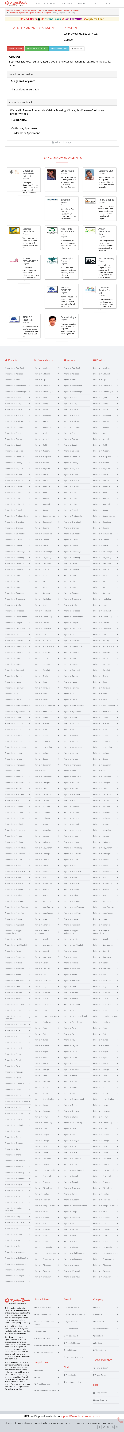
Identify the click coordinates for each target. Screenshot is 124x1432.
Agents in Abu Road (72, 368)
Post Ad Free (49, 4)
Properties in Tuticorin (14, 1202)
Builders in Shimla (100, 1105)
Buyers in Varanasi (42, 1229)
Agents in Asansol (71, 439)
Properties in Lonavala (14, 806)
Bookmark (77, 49)
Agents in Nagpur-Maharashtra (71, 932)
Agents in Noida (70, 974)
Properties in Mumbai (14, 889)
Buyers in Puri (40, 1034)
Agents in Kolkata (71, 788)
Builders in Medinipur (102, 854)
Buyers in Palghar (42, 998)
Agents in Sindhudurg (73, 1123)
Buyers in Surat (41, 1146)
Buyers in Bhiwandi (42, 504)
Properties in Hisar (12, 694)
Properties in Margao (13, 836)
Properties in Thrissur (14, 1167)
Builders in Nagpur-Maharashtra (101, 932)
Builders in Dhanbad (101, 569)
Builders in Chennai (101, 528)
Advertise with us (102, 1329)
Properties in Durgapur (14, 593)
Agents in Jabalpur (71, 723)
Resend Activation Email (46, 1390)
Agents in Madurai (71, 824)
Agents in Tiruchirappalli (74, 1170)
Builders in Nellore (100, 963)
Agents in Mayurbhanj (73, 848)
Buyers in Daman (41, 545)
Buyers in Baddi (41, 445)
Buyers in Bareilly (42, 463)
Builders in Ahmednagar (103, 391)
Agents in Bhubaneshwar (74, 516)
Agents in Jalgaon (71, 735)
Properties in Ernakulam (15, 599)
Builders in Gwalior (101, 676)
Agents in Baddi (70, 445)
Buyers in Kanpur (42, 759)
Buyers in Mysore (42, 919)
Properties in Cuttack (13, 540)
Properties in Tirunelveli (15, 1178)
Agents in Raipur (70, 1052)
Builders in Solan (100, 1129)
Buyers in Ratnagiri (42, 1069)
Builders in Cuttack (101, 540)
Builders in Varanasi (101, 1229)
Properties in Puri (12, 1036)
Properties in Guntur (13, 658)
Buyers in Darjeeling (43, 557)
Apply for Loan (101, 1393)
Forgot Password (43, 1384)
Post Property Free (43, 1307)
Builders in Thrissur (101, 1164)
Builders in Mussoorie (102, 901)
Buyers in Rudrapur (42, 1081)
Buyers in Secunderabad (44, 1099)
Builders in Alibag (100, 403)
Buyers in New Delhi (43, 969)
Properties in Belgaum (14, 468)
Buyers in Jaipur (41, 729)
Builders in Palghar (101, 998)
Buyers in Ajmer (41, 397)
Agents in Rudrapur (72, 1081)
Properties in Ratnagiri (14, 1072)
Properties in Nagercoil (14, 925)
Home (37, 4)
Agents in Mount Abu (72, 883)
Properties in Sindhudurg (15, 1125)
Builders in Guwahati (101, 670)
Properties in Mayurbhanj (15, 848)
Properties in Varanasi (14, 1234)
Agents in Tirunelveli (72, 1176)
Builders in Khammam (102, 765)
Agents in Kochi (70, 771)
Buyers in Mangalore (43, 830)
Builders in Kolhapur (101, 782)
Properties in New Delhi (14, 969)
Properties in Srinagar (14, 1143)
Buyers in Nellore (42, 963)
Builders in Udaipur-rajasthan (105, 1206)
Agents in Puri (69, 1034)
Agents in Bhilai (70, 492)
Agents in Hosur (70, 700)
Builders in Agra (99, 380)
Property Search (72, 1307)
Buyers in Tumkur (42, 1194)
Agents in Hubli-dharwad (74, 705)
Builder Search (71, 1329)
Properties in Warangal (14, 1276)
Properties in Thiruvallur (15, 1161)
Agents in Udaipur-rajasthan (75, 1206)
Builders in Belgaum (101, 468)
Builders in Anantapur (102, 427)
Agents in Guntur (71, 658)
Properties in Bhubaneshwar (16, 516)
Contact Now (16, 49)
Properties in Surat (12, 1149)
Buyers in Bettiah (41, 474)
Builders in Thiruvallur (102, 1158)
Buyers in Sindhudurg (43, 1123)
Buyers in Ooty (40, 986)
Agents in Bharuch (71, 480)
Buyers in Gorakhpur (43, 640)
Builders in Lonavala (101, 806)
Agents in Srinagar (71, 1140)
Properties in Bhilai (13, 492)
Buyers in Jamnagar (42, 741)
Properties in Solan (12, 1131)
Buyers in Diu (40, 581)
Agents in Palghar (71, 998)
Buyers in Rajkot (41, 1057)
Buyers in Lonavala (42, 806)
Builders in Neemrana (102, 957)
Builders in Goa (99, 634)
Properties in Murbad (14, 895)
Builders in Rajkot (100, 1057)
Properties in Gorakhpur (15, 640)
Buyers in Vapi (40, 1223)
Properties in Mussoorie (14, 901)
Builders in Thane (100, 1152)
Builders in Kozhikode (102, 794)
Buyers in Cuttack (42, 540)
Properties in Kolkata (13, 788)
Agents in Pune (70, 1028)
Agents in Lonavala (71, 806)
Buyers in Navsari (42, 951)
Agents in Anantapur (72, 427)
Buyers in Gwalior (42, 676)
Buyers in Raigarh (42, 1046)
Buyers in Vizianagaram (44, 1259)
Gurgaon (17, 10)
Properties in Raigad (13, 1042)
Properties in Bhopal (13, 510)
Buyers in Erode (41, 605)
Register (39, 1370)
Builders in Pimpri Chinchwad (105, 1016)
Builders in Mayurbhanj (102, 848)
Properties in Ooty (12, 986)
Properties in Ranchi (13, 1066)
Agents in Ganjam (71, 623)
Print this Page (62, 142)
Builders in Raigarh (101, 1046)
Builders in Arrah (100, 433)
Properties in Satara (13, 1095)
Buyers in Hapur (41, 682)
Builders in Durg (100, 587)
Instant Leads (41, 1331)
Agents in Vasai (70, 1235)
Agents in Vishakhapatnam (74, 1253)
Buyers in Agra (40, 380)
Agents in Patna (70, 1010)
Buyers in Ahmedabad (44, 386)
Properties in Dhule (13, 575)
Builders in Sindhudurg (102, 1123)
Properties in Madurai (14, 824)
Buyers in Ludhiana (42, 818)
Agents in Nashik (71, 939)
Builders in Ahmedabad (102, 386)
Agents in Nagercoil (72, 925)
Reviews (98, 1343)
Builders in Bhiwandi (101, 504)
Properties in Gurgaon (14, 664)
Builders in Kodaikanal (102, 777)
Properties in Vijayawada (15, 1252)
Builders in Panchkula (102, 1004)
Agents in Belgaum (71, 468)
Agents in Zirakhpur (72, 1277)
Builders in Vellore (100, 1241)
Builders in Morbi (100, 877)
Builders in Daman (100, 545)
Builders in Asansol (101, 439)
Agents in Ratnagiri (71, 1069)
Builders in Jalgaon (100, 735)
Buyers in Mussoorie (43, 901)
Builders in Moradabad (102, 871)
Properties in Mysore (13, 919)
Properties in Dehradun (14, 563)
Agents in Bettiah (71, 474)
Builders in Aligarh (100, 409)
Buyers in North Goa (43, 980)
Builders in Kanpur (101, 759)
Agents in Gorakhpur (72, 640)
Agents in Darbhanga (72, 551)
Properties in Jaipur (13, 729)
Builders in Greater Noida (103, 646)
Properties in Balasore (14, 451)
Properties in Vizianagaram (16, 1264)
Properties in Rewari (13, 1078)
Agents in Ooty (70, 986)
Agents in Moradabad (72, 871)
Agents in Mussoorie (72, 901)
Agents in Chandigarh (72, 522)
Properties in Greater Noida (16, 646)
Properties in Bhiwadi (14, 498)
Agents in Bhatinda (71, 486)
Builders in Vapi (99, 1223)
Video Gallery (100, 1350)
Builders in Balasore (101, 451)
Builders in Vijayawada (102, 1247)
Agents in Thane (70, 1152)
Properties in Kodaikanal (15, 777)
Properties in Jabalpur (14, 723)
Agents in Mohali (71, 865)
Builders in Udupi (100, 1211)
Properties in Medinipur (15, 854)
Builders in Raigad (100, 1040)
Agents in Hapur (70, 682)
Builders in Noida (100, 974)
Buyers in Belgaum (42, 468)
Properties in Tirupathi (14, 1184)
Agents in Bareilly (71, 463)
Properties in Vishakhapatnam (17, 1258)
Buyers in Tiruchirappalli (45, 1170)
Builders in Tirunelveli (102, 1176)
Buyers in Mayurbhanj (44, 848)
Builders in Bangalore (102, 457)
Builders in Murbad (101, 895)
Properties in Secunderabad (16, 1101)
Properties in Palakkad (14, 992)
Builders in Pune (100, 1028)
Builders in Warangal (101, 1271)
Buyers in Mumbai (42, 889)
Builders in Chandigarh (102, 522)
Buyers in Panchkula (43, 1004)
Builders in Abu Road (101, 368)
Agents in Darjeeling (72, 557)
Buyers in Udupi (41, 1211)
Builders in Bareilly (101, 463)
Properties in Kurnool (13, 800)
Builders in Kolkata (100, 788)
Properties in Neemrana (15, 957)
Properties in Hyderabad (15, 711)
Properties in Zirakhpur (14, 1281)
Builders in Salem (100, 1087)
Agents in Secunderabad (74, 1099)
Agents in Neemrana (72, 957)
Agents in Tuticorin (71, 1200)
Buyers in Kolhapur (42, 782)
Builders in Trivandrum (102, 1188)
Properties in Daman (13, 545)
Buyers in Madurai (42, 824)
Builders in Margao (101, 836)
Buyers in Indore (41, 717)
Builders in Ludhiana (101, 818)
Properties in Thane (13, 1155)
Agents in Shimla (71, 1105)
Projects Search (71, 1336)
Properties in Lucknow (14, 812)
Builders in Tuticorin (101, 1200)
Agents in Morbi (70, 877)
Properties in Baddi (13, 445)
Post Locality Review (44, 1352)
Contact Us (99, 1321)
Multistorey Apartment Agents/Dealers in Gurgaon (30, 13)
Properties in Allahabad (14, 415)
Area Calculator (101, 1400)
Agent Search (71, 1321)
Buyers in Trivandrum (43, 1188)
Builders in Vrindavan (102, 1265)
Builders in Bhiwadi (101, 498)
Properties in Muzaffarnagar (16, 907)
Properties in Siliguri (13, 1119)
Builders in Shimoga (101, 1111)
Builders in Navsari (101, 951)
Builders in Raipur (100, 1052)
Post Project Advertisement (47, 1345)
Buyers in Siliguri (41, 1117)
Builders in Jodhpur (101, 753)
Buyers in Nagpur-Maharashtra (42, 932)
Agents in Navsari (71, 951)
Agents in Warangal (72, 1271)
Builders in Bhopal (100, 510)
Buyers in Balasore (42, 451)
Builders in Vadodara (101, 1217)
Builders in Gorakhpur (102, 640)
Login (38, 1377)
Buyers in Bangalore (43, 457)
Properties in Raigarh (13, 1048)
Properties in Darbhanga (15, 551)
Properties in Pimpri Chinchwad (13, 1017)
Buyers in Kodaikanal (43, 777)
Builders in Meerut (100, 859)
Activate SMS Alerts (43, 1338)
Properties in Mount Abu (15, 883)
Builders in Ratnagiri (101, 1069)
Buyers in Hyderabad (43, 711)
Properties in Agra (12, 380)
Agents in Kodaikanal (72, 777)
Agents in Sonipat (71, 1134)
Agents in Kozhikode (72, 794)
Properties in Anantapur (15, 427)
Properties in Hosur (13, 700)
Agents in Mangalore (72, 830)
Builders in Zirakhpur (102, 1277)
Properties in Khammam (15, 765)
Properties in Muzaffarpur (15, 913)
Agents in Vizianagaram (73, 1259)
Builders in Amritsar (101, 421)
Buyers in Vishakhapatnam (45, 1253)
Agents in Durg (70, 587)
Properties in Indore (13, 717)
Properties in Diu (12, 581)
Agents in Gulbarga (71, 652)
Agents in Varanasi (71, 1229)
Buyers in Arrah (41, 433)
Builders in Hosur (100, 700)
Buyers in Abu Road (42, 368)
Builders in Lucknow (101, 812)
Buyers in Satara (41, 1093)
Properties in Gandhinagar (16, 617)
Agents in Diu (69, 581)
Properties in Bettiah (13, 474)
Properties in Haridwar (14, 688)
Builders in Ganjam (101, 623)
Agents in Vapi (69, 1223)
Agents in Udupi (70, 1211)
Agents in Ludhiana (72, 818)
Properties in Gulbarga (14, 652)
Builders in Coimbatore (102, 534)
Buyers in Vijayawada (43, 1247)
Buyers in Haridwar (42, 688)
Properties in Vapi (12, 1228)
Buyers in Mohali (41, 865)
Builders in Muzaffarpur (103, 913)
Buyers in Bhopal (41, 510)
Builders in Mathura (101, 842)
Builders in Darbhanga (102, 551)
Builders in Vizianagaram (103, 1259)
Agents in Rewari (71, 1075)
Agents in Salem (70, 1087)
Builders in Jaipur (100, 729)
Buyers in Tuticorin (42, 1200)
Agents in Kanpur (71, 759)
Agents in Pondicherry (73, 1022)
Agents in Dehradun (72, 563)
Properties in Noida (13, 974)
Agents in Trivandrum (72, 1188)
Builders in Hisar (100, 694)
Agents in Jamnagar (72, 741)
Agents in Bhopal (71, 510)
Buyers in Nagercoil (42, 925)
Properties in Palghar (13, 998)
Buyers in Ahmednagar (44, 391)
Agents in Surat (70, 1146)
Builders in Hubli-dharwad (104, 705)
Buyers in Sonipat (42, 1134)
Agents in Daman (71, 545)
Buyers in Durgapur (42, 593)
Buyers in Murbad (42, 895)
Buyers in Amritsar (42, 421)
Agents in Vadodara (72, 1217)
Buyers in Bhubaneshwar (45, 516)
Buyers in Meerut (42, 859)
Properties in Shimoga (14, 1113)
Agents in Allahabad (72, 415)
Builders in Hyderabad (102, 711)
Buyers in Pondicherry (43, 1022)
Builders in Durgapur (101, 593)
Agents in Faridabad (72, 611)
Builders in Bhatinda (101, 486)
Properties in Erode (13, 605)
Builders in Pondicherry (102, 1022)
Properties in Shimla (13, 1107)
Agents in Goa (69, 634)
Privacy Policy (100, 1375)
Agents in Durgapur (72, 593)
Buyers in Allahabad (43, 415)
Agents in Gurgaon (71, 664)
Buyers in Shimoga (42, 1111)
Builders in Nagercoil (101, 925)
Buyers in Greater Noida (44, 646)
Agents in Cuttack (71, 540)
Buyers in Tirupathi (42, 1182)
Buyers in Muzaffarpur (44, 913)
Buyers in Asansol (42, 439)
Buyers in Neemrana (43, 957)
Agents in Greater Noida (73, 646)
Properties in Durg (12, 587)
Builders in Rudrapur (101, 1081)
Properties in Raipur (13, 1054)
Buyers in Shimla (41, 1105)
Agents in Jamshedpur (73, 747)
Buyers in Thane (41, 1152)
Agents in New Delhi (72, 969)
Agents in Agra (70, 380)
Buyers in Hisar (41, 694)
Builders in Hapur (100, 682)
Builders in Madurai (101, 824)
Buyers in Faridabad (43, 611)
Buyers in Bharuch (42, 480)
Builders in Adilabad (101, 374)
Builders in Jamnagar (101, 741)
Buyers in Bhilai (41, 492)
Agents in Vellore (71, 1241)
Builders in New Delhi (102, 969)
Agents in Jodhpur (71, 753)
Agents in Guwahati (72, 670)
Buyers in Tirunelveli (43, 1176)
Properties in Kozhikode (14, 794)
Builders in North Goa (102, 980)
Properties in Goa (12, 634)
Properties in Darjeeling (14, 557)
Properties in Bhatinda (14, 486)
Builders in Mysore (100, 919)
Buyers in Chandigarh (43, 522)
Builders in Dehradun (102, 563)
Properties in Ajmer (13, 397)
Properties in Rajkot (13, 1060)
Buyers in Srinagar (42, 1140)
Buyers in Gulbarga (42, 652)
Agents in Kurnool (71, 800)
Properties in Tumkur (13, 1196)
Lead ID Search (71, 1350)
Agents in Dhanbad (71, 569)
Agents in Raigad (71, 1040)
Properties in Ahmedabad (15, 386)
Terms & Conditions (103, 1368)
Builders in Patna (100, 1010)
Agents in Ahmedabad (73, 386)
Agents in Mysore (71, 919)
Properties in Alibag (13, 403)
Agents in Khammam (72, 765)
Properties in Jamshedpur (15, 747)
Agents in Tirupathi (71, 1182)
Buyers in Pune (41, 1028)
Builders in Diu (99, 581)
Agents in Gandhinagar (73, 617)
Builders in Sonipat (101, 1134)
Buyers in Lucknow (42, 812)
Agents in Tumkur (71, 1194)
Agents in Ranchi (71, 1063)
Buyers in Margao (42, 836)
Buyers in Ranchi (41, 1063)
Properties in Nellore (13, 963)
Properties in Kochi (12, 771)
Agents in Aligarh (71, 409)
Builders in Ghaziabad (102, 628)
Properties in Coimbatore (15, 534)
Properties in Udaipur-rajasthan (14, 1209)
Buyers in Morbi (41, 877)
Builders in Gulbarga (101, 652)
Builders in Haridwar (101, 688)
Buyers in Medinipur (43, 854)
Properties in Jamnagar (14, 741)
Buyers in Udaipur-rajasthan (46, 1206)
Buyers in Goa (40, 634)
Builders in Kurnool (101, 800)
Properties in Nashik (13, 939)
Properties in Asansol (13, 439)
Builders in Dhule (100, 575)
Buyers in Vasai (41, 1235)
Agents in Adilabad (71, 374)
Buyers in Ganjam (42, 623)
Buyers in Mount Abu (43, 883)
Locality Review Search (74, 1357)
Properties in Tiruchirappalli (16, 1172)
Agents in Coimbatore (72, 534)
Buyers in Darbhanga (43, 551)
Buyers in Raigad (41, 1040)
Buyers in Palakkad (42, 992)
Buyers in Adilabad (42, 374)
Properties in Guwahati (14, 670)
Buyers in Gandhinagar (44, 617)
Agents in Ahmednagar (73, 391)
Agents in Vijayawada (72, 1247)
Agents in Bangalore (72, 457)
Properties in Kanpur (13, 759)
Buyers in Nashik (41, 939)
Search (95, 4)
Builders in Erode (100, 605)
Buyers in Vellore (41, 1241)
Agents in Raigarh (71, 1046)
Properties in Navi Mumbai (16, 945)
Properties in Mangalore (15, 830)
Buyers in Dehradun (43, 563)
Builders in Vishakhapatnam (104, 1253)
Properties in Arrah (13, 433)
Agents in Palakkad (71, 992)
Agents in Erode (70, 605)
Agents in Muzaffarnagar (74, 907)
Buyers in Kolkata (42, 788)
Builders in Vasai (100, 1235)
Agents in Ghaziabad (72, 628)
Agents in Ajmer (70, 397)
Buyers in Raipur (41, 1052)
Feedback (99, 1336)
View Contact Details (37, 49)
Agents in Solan (70, 1129)
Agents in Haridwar (71, 688)
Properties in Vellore (13, 1246)
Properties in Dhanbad (14, 569)
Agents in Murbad (71, 895)
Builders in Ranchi (100, 1063)
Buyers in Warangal (42, 1271)
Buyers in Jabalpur (42, 723)
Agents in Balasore (71, 451)
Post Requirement (43, 1314)
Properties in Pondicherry (15, 1024)
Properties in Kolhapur (14, 782)
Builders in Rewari (100, 1075)
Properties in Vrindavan (14, 1270)
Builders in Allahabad (102, 415)
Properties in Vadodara (14, 1222)
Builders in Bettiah (100, 474)
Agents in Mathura (71, 842)
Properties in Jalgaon (13, 735)
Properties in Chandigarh (15, 522)
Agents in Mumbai (71, 889)
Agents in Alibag (70, 403)
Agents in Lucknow (71, 812)
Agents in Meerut (71, 859)
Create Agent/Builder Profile (44, 1323)
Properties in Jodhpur (14, 753)
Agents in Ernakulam (72, 599)
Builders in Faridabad (102, 611)
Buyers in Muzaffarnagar (45, 907)
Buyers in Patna (41, 1010)
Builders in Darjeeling (102, 557)
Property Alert (71, 1375)
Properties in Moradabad (15, 871)
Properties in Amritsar (14, 421)
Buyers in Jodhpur (42, 753)
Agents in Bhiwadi (71, 498)
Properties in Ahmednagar (16, 391)
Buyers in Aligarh (41, 409)
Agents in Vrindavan (72, 1265)
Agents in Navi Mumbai (73, 945)
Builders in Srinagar (101, 1140)
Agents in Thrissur (71, 1164)
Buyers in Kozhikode (43, 794)
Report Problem (60, 49)
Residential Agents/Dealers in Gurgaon (64, 10)
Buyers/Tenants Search (75, 1314)
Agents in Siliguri (71, 1117)
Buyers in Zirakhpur (43, 1277)
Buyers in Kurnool (42, 800)
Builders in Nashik (100, 939)
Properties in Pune (12, 1030)
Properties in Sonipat (13, 1137)
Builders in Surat (100, 1146)
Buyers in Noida (41, 974)
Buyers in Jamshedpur (44, 747)
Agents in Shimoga (71, 1111)
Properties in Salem (13, 1089)
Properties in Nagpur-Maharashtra (14, 932)
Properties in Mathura (14, 842)
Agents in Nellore (71, 963)
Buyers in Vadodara (42, 1217)
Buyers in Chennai (42, 528)
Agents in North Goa (72, 980)
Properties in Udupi (13, 1216)
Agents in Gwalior (71, 676)
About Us (99, 1314)
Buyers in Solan (41, 1129)
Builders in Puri (99, 1034)
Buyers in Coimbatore (43, 534)
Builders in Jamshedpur (102, 747)
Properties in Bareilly (13, 463)
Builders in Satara (100, 1093)
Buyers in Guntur (41, 658)
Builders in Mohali (100, 865)
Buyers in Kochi (41, 771)
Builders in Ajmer (100, 397)
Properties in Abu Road (14, 368)
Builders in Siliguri (100, 1117)
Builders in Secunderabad (103, 1099)
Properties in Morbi (13, 877)
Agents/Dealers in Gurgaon (34, 10)
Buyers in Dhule (41, 575)
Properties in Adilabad (14, 374)
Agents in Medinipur (72, 854)
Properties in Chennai (14, 528)
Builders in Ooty (99, 986)
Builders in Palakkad (101, 992)
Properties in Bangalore (14, 457)
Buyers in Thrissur (42, 1164)
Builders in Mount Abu (102, 883)
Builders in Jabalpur (101, 723)
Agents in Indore (70, 717)
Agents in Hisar (70, 694)
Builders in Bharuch (101, 480)
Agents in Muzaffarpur (73, 913)
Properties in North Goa (14, 980)
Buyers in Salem (41, 1087)
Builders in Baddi (100, 445)
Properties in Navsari (13, 951)
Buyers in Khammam (43, 765)
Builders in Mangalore (102, 830)
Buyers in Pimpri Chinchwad (46, 1016)
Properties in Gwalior (13, 676)
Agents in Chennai (71, 528)
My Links (82, 4)
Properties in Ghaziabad (15, 628)
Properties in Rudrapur (14, 1084)
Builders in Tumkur (101, 1194)
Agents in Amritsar (71, 421)
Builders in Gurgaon (101, 664)
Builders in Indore (100, 717)
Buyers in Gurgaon (42, 664)
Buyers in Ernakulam (43, 599)
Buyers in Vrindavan (43, 1265)
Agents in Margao (71, 836)
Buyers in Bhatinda (42, 486)
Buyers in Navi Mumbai (44, 945)
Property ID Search (73, 1343)
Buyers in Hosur (41, 700)
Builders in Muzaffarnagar (104, 907)
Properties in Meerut (13, 859)
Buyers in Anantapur (43, 427)
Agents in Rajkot (70, 1057)
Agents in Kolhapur (71, 782)
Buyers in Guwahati (42, 670)
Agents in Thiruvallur (72, 1158)
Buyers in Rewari (41, 1075)
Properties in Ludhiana (14, 818)
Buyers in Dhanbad (42, 569)
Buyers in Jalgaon (42, 735)
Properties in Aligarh (13, 409)
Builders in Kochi (100, 771)
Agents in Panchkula (72, 1004)
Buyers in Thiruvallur (43, 1158)
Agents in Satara (70, 1093)
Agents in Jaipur (70, 729)
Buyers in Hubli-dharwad (45, 705)
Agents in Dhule (70, 575)
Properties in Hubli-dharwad (16, 705)
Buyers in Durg (41, 587)
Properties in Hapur (13, 682)
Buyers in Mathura (42, 842)
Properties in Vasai (12, 1240)
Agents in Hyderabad (72, 711)
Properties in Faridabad (14, 611)
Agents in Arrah (70, 433)
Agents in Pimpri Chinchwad (75, 1016)
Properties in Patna (13, 1010)
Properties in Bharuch (14, 480)
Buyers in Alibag (41, 403)
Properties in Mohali (13, 865)
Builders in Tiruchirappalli (104, 1170)
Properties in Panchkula (14, 1004)
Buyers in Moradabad (43, 871)
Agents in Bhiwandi (72, 504)
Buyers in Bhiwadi (42, 498)
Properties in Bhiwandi (14, 504)
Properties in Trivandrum (15, 1190)
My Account (66, 4)
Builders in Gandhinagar (103, 617)
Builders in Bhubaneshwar (104, 516)
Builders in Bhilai (100, 492)
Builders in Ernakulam (102, 599)
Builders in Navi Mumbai (103, 945)
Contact (107, 4)
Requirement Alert (73, 1382)
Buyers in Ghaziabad (43, 628)
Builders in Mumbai (101, 889)
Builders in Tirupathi (101, 1182)
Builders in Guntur (100, 658)
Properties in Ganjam (13, 623)
